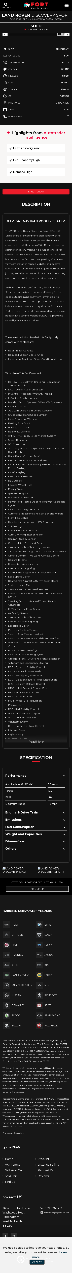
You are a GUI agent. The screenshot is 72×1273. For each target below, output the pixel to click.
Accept (37, 1262)
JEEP (15, 965)
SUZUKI (16, 1025)
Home (9, 1159)
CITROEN (17, 934)
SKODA (16, 1015)
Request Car (46, 1170)
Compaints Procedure (13, 1133)
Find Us (10, 1181)
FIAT (14, 944)
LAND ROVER (20, 975)
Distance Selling (48, 1164)
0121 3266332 (53, 1208)
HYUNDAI (18, 955)
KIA (46, 965)
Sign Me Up (37, 889)
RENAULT (17, 1005)
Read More (36, 741)
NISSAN (16, 995)
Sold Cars (11, 1176)
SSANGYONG (52, 1015)
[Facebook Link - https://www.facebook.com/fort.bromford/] (5, 1236)
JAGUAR (49, 955)
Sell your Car (13, 1170)
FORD (48, 944)
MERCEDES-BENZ (23, 985)
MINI (47, 985)
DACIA (48, 934)
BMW (47, 924)
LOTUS (48, 975)
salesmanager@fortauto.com (56, 1212)
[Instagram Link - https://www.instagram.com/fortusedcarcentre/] (14, 1236)
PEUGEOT (50, 995)
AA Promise (12, 1164)
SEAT (47, 1005)
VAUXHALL (51, 1025)
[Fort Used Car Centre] (36, 5)
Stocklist (43, 1159)
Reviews (43, 1176)
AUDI (15, 924)
